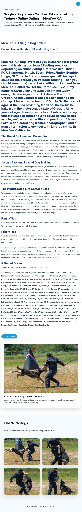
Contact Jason (9, 336)
